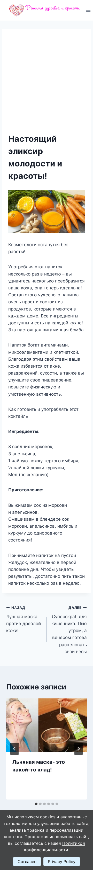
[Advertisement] (46, 84)
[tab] (36, 804)
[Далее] (78, 749)
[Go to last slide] (14, 749)
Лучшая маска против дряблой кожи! (23, 619)
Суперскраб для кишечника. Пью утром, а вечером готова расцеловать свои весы (69, 630)
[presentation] (46, 725)
